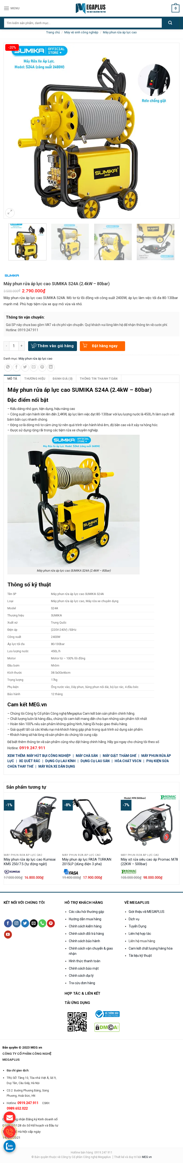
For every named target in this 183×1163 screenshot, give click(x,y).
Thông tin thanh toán (98, 378)
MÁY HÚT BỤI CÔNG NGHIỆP (49, 756)
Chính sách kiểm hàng (85, 926)
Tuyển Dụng (137, 926)
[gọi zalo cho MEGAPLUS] (9, 1146)
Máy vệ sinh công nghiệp (81, 32)
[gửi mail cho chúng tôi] (9, 1117)
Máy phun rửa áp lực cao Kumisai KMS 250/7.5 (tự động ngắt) (30, 862)
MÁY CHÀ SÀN (87, 756)
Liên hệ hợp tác (140, 934)
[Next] (176, 838)
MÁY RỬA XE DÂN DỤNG (56, 766)
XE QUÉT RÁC (30, 761)
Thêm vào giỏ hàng (55, 346)
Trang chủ (53, 32)
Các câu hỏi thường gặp (86, 912)
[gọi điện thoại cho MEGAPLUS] (9, 1132)
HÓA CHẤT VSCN (128, 761)
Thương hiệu (34, 378)
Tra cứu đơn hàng (82, 983)
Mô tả (12, 378)
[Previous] (6, 838)
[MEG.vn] (91, 8)
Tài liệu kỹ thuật (140, 955)
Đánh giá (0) (62, 378)
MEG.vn (147, 1157)
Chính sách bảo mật (84, 968)
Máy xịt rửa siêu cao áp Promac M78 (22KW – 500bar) (149, 862)
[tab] (12, 378)
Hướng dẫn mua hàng (85, 919)
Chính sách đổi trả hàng (86, 934)
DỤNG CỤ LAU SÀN (95, 761)
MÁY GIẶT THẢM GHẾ (119, 756)
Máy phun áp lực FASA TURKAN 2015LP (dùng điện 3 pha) (86, 862)
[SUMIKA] (12, 275)
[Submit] (170, 23)
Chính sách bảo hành (84, 941)
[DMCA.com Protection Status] (107, 1027)
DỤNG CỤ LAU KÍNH (60, 761)
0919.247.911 (32, 747)
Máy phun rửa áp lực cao (120, 32)
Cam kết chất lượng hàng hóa (151, 948)
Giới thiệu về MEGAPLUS (146, 912)
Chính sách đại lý (81, 975)
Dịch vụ (134, 919)
